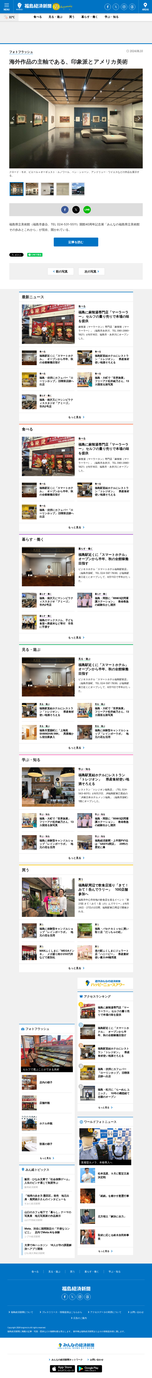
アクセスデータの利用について (105, 1312)
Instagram (124, 7)
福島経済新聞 (33, 6)
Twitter (116, 7)
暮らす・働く (89, 16)
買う (72, 16)
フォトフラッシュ (21, 52)
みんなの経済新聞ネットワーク (76, 1346)
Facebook (108, 7)
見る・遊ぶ (55, 16)
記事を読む (76, 242)
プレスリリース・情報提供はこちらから (62, 1312)
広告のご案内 (80, 1318)
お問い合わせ (137, 1312)
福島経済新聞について (22, 1312)
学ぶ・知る (112, 16)
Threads (132, 7)
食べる (38, 16)
